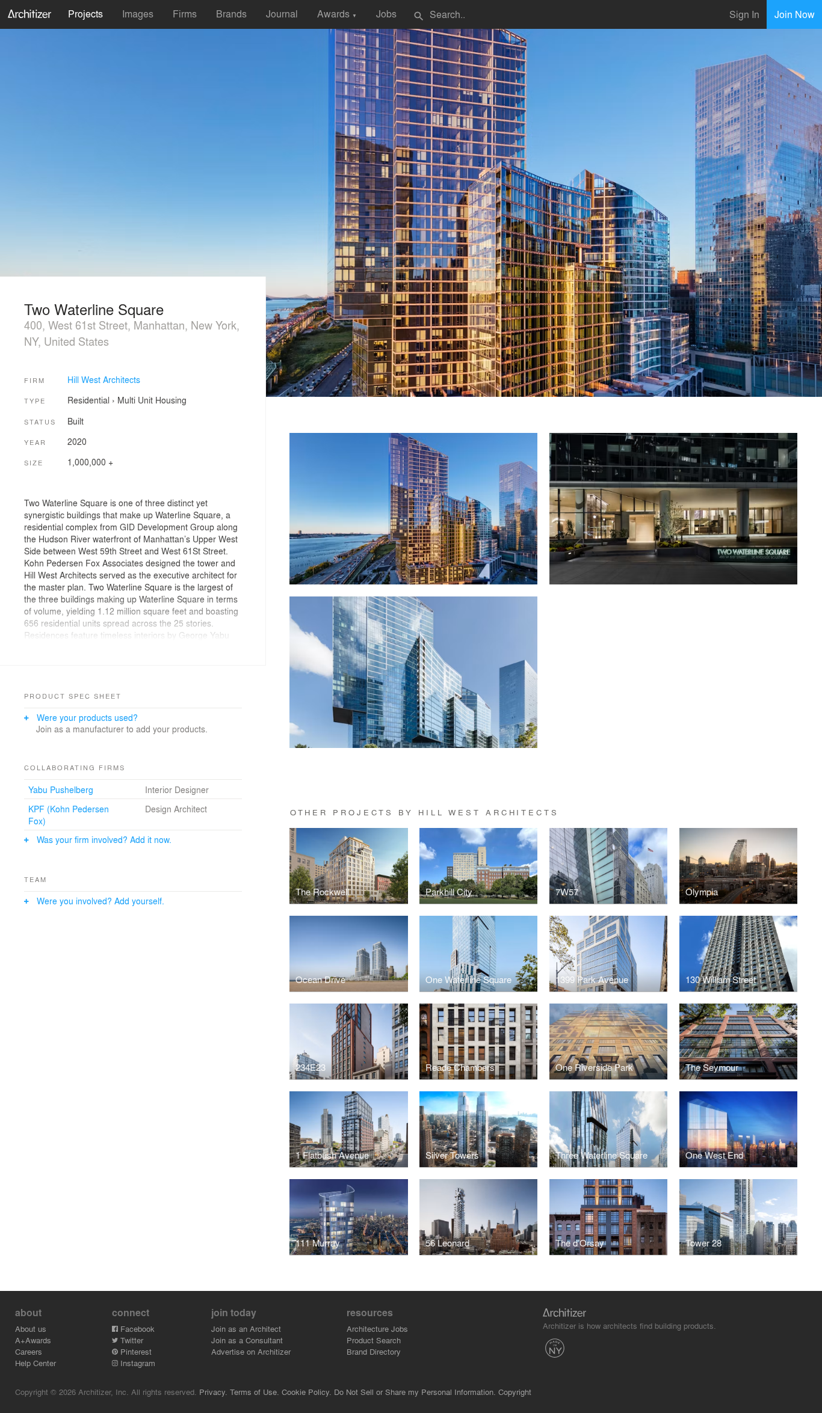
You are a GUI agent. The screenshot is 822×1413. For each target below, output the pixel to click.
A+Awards (33, 1340)
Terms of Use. (254, 1391)
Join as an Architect (246, 1328)
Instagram (136, 1363)
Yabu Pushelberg (60, 789)
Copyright (514, 1391)
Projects (85, 13)
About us (30, 1328)
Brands (231, 13)
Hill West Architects (103, 379)
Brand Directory (374, 1351)
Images (137, 13)
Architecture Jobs (377, 1328)
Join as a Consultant (247, 1340)
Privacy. (213, 1391)
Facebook (136, 1328)
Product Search (374, 1340)
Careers (28, 1351)
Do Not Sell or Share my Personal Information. (415, 1391)
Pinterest (135, 1351)
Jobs (386, 13)
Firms (185, 13)
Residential (88, 400)
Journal (282, 13)
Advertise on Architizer (251, 1351)
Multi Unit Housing (152, 400)
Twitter (130, 1340)
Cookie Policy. (307, 1391)
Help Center (35, 1363)
